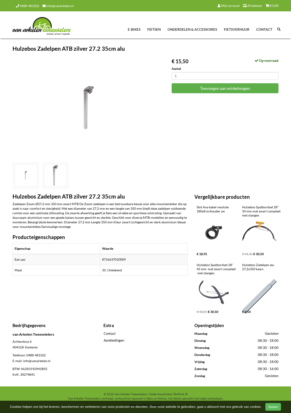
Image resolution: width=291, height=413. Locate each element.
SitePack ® (180, 394)
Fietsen (154, 29)
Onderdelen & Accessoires (192, 29)
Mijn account (230, 6)
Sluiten (273, 407)
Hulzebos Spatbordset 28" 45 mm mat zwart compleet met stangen (216, 269)
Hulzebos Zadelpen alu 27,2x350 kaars (258, 267)
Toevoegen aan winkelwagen (225, 88)
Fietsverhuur (236, 29)
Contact (264, 29)
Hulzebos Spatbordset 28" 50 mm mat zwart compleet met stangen (261, 211)
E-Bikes (134, 29)
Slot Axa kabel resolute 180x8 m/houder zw (213, 209)
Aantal (176, 69)
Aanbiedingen (114, 340)
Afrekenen (254, 6)
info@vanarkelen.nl (60, 6)
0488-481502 (29, 6)
